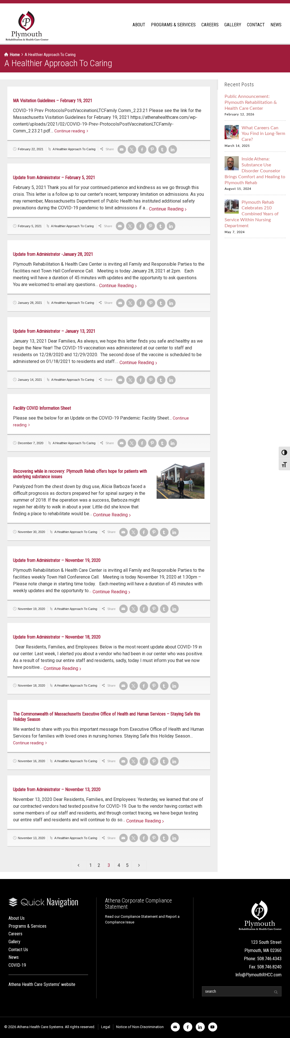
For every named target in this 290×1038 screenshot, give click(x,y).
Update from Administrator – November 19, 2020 (57, 560)
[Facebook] (142, 149)
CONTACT (256, 24)
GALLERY (232, 24)
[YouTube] (212, 1026)
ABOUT (139, 24)
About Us (16, 918)
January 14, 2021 (30, 379)
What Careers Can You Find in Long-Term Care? (263, 134)
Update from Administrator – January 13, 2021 (54, 331)
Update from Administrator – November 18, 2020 (57, 637)
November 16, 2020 (31, 761)
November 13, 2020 (31, 838)
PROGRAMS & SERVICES (173, 24)
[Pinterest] (152, 149)
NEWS (276, 24)
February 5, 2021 (30, 226)
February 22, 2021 (30, 149)
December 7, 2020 (30, 443)
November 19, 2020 (31, 609)
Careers (15, 933)
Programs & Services (27, 926)
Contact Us (18, 949)
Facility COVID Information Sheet (42, 408)
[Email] (122, 149)
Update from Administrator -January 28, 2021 (53, 254)
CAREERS (210, 24)
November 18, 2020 (31, 685)
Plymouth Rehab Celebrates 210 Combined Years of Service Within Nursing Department (252, 214)
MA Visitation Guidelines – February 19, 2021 (52, 100)
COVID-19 (17, 965)
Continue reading (69, 131)
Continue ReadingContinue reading (166, 209)
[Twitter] (132, 149)
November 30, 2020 (31, 532)
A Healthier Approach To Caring (74, 149)
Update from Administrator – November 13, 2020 (57, 789)
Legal (105, 1027)
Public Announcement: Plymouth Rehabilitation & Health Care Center (251, 102)
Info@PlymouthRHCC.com (258, 974)
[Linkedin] (173, 149)
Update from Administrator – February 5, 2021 (54, 177)
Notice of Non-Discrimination (140, 1027)
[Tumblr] (162, 149)
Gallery (14, 941)
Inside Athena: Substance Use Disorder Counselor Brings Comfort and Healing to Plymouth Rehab (255, 171)
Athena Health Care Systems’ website (41, 984)
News (13, 957)
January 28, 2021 (30, 302)
